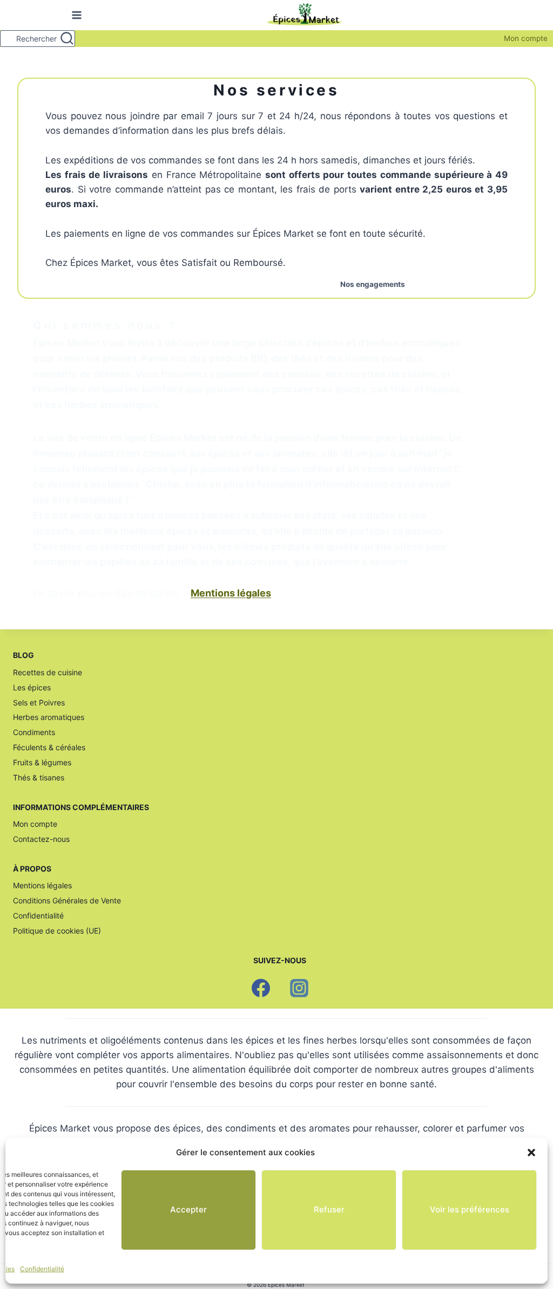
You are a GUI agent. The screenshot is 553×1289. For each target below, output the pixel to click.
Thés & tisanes (38, 777)
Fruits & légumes (42, 762)
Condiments (34, 732)
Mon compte (526, 38)
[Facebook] (260, 988)
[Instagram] (299, 988)
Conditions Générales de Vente (67, 900)
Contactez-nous (41, 839)
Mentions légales (42, 885)
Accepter (188, 1209)
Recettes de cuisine (47, 672)
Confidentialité (42, 1269)
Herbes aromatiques (48, 717)
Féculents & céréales (49, 747)
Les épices (32, 687)
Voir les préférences (469, 1209)
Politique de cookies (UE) (57, 930)
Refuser (329, 1209)
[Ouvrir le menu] (75, 15)
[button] (531, 1152)
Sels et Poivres (39, 702)
